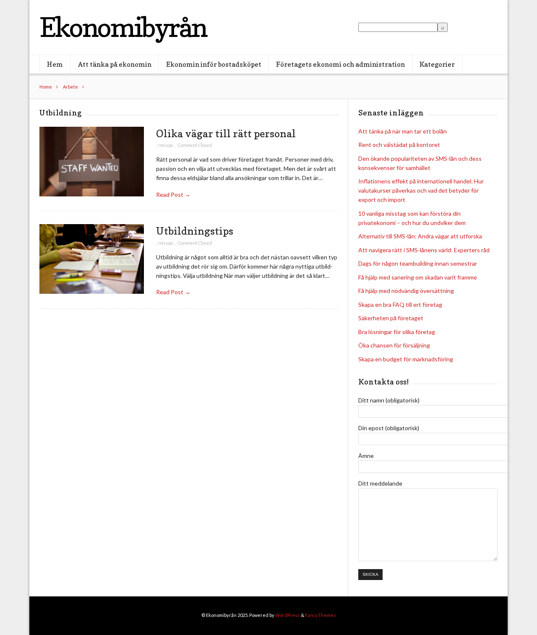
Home (45, 86)
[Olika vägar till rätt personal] (91, 162)
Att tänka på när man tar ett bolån (402, 131)
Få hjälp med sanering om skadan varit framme (417, 277)
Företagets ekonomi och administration (340, 64)
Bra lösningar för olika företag (396, 331)
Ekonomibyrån (123, 27)
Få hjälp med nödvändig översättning (406, 290)
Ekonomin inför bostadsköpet (213, 64)
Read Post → (173, 194)
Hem (55, 64)
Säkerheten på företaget (390, 317)
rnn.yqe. (166, 145)
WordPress (287, 615)
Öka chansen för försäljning (394, 345)
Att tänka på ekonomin (114, 64)
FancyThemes (320, 615)
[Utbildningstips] (91, 259)
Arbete (70, 86)
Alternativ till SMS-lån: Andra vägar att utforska (420, 236)
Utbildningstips (194, 231)
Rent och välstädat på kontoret (399, 144)
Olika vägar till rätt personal (226, 133)
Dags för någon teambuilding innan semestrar (417, 263)
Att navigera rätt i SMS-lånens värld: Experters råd (424, 249)
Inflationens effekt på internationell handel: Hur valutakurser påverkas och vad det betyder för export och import (421, 190)
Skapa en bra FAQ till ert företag (400, 304)
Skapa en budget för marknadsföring (405, 359)
